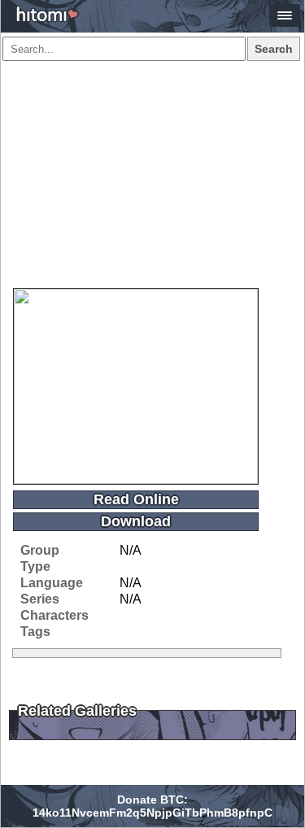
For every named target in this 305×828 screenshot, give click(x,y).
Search (274, 48)
